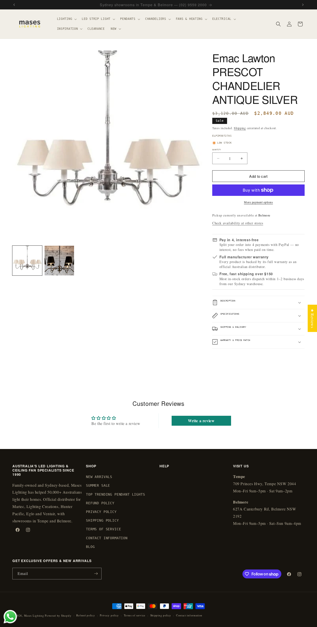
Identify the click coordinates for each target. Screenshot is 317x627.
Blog (90, 547)
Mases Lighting (34, 615)
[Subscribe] (95, 573)
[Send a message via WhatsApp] (10, 617)
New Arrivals (99, 477)
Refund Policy (100, 503)
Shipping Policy (102, 520)
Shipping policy (160, 615)
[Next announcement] (302, 4)
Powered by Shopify (58, 615)
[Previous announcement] (14, 4)
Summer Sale (98, 486)
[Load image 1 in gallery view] (27, 260)
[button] (66, 19)
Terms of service (134, 615)
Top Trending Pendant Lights (115, 494)
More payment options (258, 202)
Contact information (189, 615)
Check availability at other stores (237, 223)
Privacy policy (109, 615)
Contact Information (107, 538)
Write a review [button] (201, 420)
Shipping (240, 128)
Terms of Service (103, 529)
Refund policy (85, 615)
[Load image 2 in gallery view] (59, 260)
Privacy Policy (101, 512)
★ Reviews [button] (312, 318)
